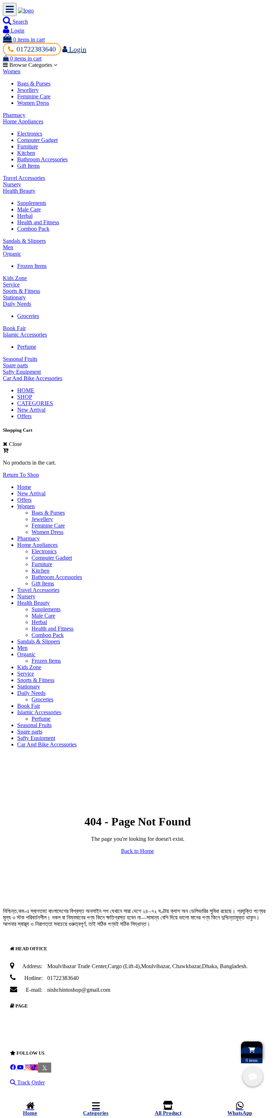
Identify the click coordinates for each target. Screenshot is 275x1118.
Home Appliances (23, 121)
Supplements (31, 203)
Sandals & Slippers (24, 241)
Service (11, 284)
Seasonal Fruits (20, 359)
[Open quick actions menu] (253, 1076)
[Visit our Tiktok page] (35, 1067)
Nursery (12, 184)
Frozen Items (32, 266)
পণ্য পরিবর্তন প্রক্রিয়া (44, 1039)
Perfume (26, 347)
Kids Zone (15, 278)
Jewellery (28, 90)
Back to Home (137, 851)
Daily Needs (17, 304)
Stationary (14, 297)
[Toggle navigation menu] (9, 9)
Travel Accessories (24, 178)
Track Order (30, 1082)
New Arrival (31, 410)
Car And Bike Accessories (32, 378)
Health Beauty (19, 191)
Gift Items (28, 166)
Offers (24, 416)
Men (8, 247)
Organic (12, 254)
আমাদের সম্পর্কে (38, 1020)
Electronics (29, 134)
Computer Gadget (37, 140)
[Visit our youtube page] (21, 1067)
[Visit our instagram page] (28, 1067)
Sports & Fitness (21, 291)
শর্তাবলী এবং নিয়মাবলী (43, 1033)
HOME (25, 390)
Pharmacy (14, 115)
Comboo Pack (33, 229)
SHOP (24, 397)
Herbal (25, 216)
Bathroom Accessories (42, 159)
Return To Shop (21, 475)
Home (24, 487)
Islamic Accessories (25, 335)
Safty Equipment (22, 372)
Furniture (27, 146)
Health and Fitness (38, 222)
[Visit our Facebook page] (13, 1067)
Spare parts (15, 365)
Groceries (28, 316)
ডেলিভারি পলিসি (38, 1026)
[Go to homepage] (26, 11)
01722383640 (36, 49)
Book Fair (14, 328)
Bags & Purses (33, 83)
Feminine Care (33, 96)
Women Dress (33, 103)
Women (11, 71)
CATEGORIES (35, 403)
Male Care (29, 209)
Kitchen (26, 153)
